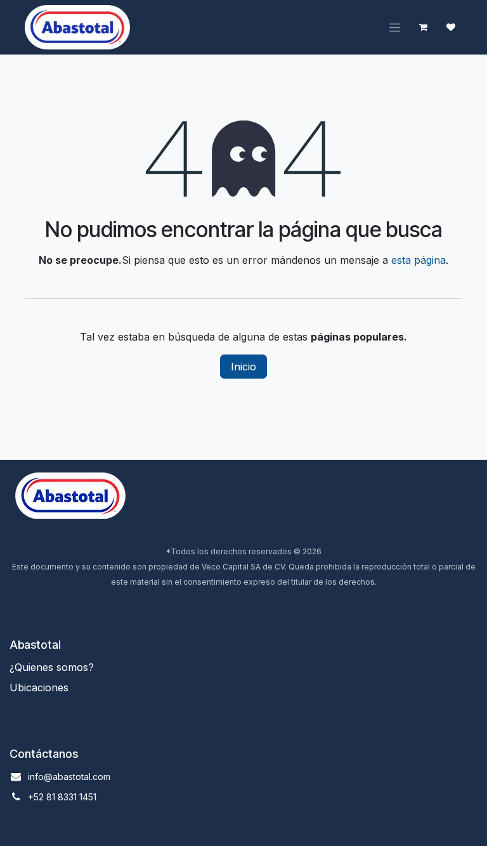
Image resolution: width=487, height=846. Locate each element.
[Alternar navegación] (394, 27)
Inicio (243, 366)
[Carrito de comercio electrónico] (423, 27)
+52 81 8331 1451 (62, 796)
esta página (418, 260)
